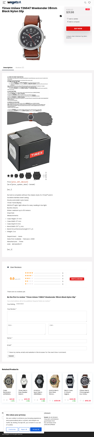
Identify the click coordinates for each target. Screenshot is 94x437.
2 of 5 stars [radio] (17, 303)
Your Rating (11, 304)
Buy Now (78, 28)
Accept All (36, 429)
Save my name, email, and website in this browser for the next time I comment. (37, 352)
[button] (61, 16)
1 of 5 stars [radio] (17, 303)
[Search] (85, 2)
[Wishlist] (89, 2)
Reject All (24, 429)
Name (9, 338)
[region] (24, 422)
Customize (12, 429)
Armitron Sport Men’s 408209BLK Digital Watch (38, 393)
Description (7, 68)
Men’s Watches (76, 36)
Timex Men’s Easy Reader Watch (22, 392)
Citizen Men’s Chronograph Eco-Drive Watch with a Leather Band (84, 394)
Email (9, 345)
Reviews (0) (20, 68)
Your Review (11, 309)
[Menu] (4, 2)
